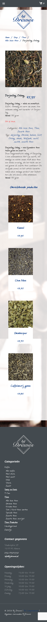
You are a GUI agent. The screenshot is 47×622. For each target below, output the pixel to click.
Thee (24, 37)
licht (39, 135)
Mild (8, 480)
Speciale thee (11, 512)
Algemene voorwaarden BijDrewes (18, 614)
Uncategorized (11, 526)
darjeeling (15, 135)
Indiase (33, 135)
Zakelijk (8, 530)
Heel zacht (10, 477)
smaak (19, 138)
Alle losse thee (11, 40)
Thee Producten (11, 522)
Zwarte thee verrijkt (15, 518)
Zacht (8, 486)
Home (7, 37)
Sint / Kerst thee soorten (17, 509)
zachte (17, 142)
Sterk (8, 483)
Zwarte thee (23, 132)
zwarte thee (27, 142)
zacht (35, 138)
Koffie (7, 467)
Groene (24, 135)
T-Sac (7, 493)
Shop (15, 37)
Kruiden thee (11, 506)
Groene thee (11, 503)
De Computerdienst (31, 610)
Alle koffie (10, 471)
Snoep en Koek (11, 489)
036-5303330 (12, 553)
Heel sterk (10, 474)
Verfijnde (27, 138)
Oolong (12, 138)
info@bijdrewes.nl (11, 556)
